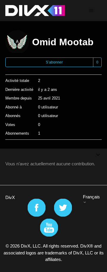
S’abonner (54, 62)
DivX (10, 197)
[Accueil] (35, 10)
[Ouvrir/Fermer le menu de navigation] (91, 10)
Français (91, 196)
